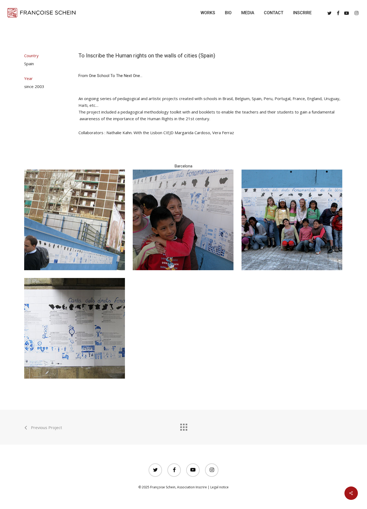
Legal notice (219, 487)
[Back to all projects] (183, 425)
